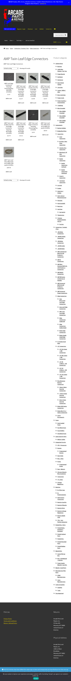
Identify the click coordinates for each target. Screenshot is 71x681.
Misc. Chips (60, 458)
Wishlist (42, 29)
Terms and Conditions (10, 621)
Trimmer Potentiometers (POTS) (61, 219)
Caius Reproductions (61, 581)
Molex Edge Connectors (62, 331)
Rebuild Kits (59, 551)
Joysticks (60, 87)
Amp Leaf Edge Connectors (63, 308)
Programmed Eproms (62, 452)
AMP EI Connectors (60, 260)
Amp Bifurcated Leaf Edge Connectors (62, 301)
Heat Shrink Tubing (60, 83)
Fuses (57, 420)
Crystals (59, 185)
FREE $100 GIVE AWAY (9, 29)
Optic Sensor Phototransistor (61, 196)
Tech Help (19, 40)
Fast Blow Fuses (61, 428)
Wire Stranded (61, 108)
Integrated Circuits (61, 442)
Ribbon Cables (61, 439)
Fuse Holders (60, 430)
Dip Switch (62, 212)
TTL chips (60, 479)
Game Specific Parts (61, 436)
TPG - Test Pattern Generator (62, 521)
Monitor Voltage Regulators (61, 512)
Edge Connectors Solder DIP (62, 319)
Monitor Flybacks (62, 505)
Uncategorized (59, 593)
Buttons (59, 66)
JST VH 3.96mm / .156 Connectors (63, 369)
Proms (59, 461)
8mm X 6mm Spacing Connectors (62, 401)
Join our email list (29, 40)
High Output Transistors (60, 498)
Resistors (60, 206)
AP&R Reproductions (61, 576)
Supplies (59, 587)
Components (59, 125)
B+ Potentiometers (61, 493)
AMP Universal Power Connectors (62, 292)
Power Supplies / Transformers (61, 101)
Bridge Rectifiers (61, 131)
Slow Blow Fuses (61, 433)
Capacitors (60, 134)
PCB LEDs (59, 200)
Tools (58, 590)
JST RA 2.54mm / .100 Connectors (63, 363)
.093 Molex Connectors (60, 242)
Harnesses (60, 80)
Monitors (58, 487)
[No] (69, 676)
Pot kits (61, 224)
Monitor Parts (61, 508)
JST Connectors (61, 346)
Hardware (60, 77)
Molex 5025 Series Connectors (62, 407)
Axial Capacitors (62, 137)
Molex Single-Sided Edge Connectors (63, 337)
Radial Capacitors (62, 159)
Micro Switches (61, 95)
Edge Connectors (34, 48)
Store (11, 40)
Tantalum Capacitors (62, 181)
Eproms (59, 448)
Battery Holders (61, 128)
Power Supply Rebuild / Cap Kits (62, 564)
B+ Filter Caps (61, 490)
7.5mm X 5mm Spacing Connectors (63, 395)
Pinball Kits (60, 539)
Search (65, 35)
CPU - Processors (61, 445)
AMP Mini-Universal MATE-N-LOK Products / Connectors (62, 267)
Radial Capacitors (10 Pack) (64, 165)
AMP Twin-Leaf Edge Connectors (62, 313)
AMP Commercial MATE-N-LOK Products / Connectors (61, 254)
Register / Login (21, 29)
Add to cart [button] (9, 98)
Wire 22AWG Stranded (62, 121)
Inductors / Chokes (60, 192)
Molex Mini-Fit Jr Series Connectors (62, 411)
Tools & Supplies (60, 584)
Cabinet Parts (59, 63)
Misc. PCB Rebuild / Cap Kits (62, 559)
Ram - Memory (61, 469)
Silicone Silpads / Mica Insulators (62, 473)
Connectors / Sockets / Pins (21, 48)
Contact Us (49, 29)
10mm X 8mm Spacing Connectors (63, 388)
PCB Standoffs (61, 203)
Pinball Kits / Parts (61, 525)
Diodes (59, 188)
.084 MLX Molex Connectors (61, 237)
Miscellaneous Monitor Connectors (61, 382)
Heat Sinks (60, 456)
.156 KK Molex (61, 248)
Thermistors (60, 215)
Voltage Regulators (60, 483)
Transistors (60, 476)
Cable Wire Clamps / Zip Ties (62, 70)
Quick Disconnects (60, 416)
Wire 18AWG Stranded (62, 112)
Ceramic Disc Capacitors (62, 148)
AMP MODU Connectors (60, 273)
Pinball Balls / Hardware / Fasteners (61, 529)
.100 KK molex (61, 246)
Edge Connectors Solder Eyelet (62, 326)
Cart (36, 29)
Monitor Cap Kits (61, 502)
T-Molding (60, 105)
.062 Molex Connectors (60, 232)
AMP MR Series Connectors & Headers (61, 278)
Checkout (30, 29)
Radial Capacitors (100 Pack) (64, 171)
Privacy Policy (8, 619)
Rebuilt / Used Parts (61, 568)
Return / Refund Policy (10, 623)
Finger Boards (61, 74)
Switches (59, 209)
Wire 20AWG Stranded (62, 116)
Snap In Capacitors (62, 177)
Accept (36, 678)
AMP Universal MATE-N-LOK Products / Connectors (61, 286)
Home (6, 40)
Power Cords (60, 98)
